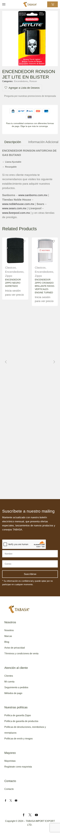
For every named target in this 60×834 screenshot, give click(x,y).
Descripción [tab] (12, 142)
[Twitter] (11, 800)
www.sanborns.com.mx (32, 195)
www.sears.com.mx (14, 208)
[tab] (12, 141)
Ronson (33, 81)
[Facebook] (5, 800)
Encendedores (21, 81)
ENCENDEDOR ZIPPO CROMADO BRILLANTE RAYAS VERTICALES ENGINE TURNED (44, 286)
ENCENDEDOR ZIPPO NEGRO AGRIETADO (13, 283)
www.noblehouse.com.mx (18, 203)
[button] (5, 361)
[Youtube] (16, 800)
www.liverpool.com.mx (16, 212)
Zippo (8, 275)
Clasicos (10, 267)
